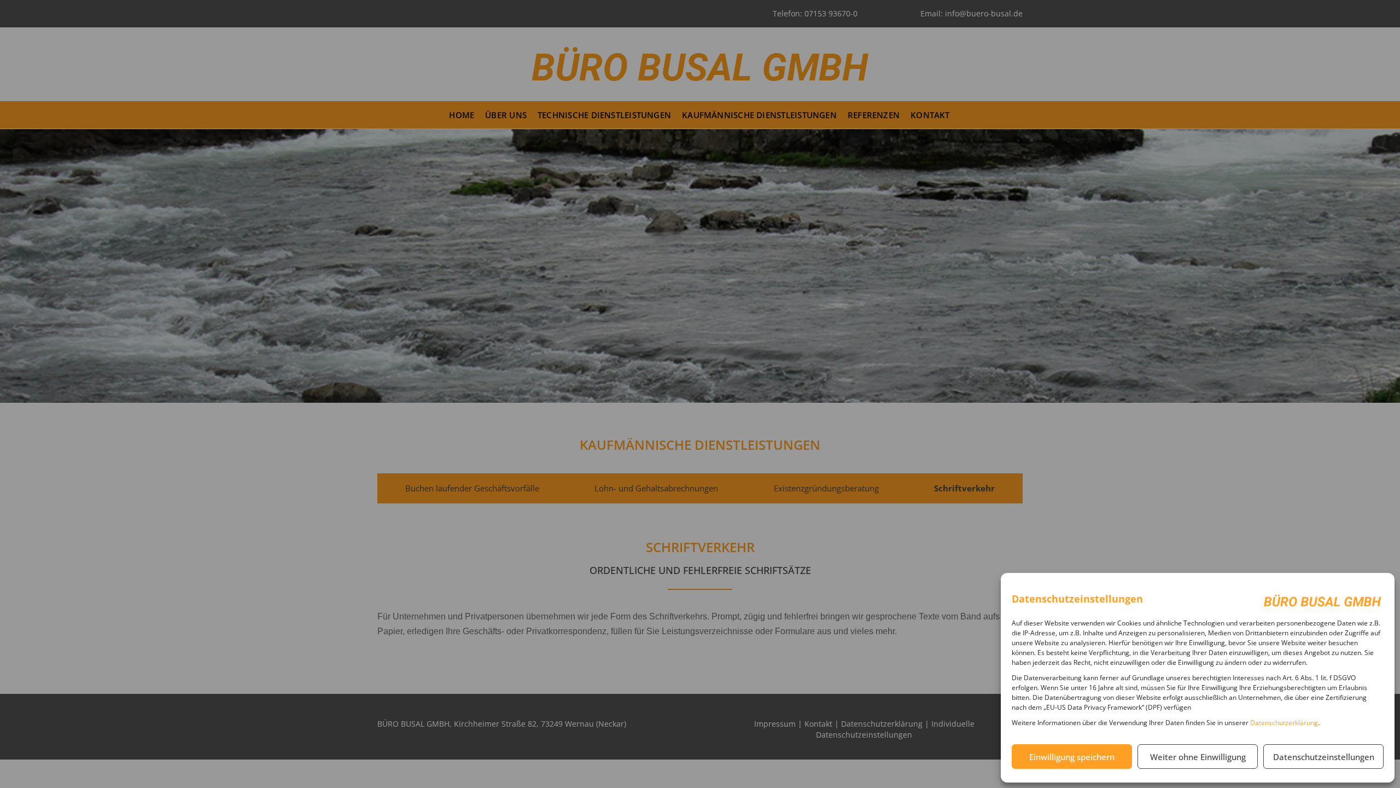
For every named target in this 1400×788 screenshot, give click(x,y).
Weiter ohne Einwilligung (1198, 756)
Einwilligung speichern (1072, 756)
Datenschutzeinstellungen (1323, 756)
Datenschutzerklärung (1284, 722)
